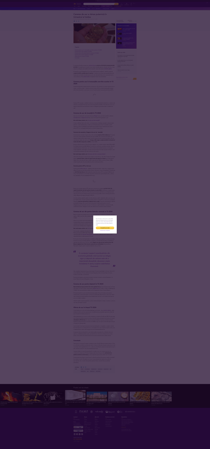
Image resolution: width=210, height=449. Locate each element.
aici (107, 221)
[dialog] (105, 224)
